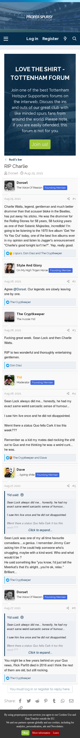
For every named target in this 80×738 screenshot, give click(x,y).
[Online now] (12, 384)
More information (41, 732)
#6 (74, 608)
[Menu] (6, 38)
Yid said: (13, 494)
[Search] (74, 38)
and (30, 457)
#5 (74, 485)
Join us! (40, 144)
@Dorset (19, 289)
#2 (74, 281)
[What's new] (65, 38)
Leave (56, 732)
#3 (74, 330)
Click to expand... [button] (40, 530)
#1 (74, 198)
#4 (74, 393)
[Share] (68, 199)
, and (37, 253)
